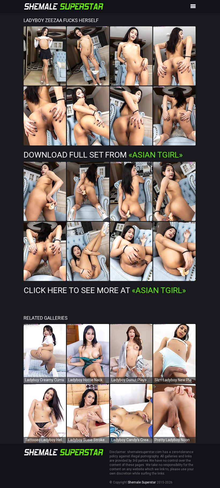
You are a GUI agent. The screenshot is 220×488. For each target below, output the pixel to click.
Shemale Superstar (142, 482)
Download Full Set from (103, 154)
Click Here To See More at (105, 290)
